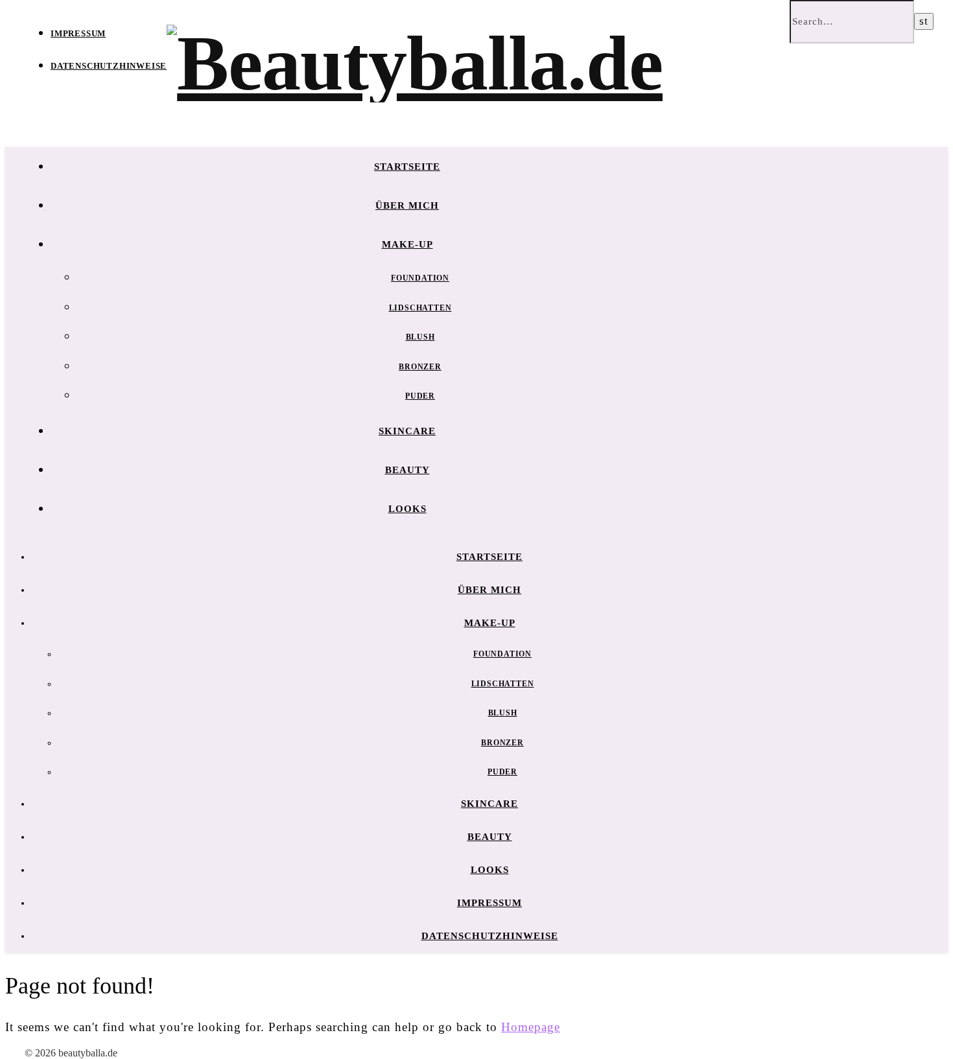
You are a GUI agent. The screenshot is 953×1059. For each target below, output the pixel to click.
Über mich (407, 205)
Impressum (78, 33)
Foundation (420, 278)
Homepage (530, 1027)
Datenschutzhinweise (109, 66)
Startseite (407, 166)
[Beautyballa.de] (415, 63)
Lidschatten (420, 307)
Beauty (407, 470)
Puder (420, 396)
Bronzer (420, 366)
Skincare (407, 431)
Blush (420, 337)
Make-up (407, 244)
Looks (407, 509)
